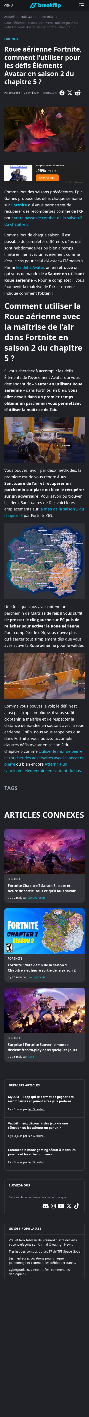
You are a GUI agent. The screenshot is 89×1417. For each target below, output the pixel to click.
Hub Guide (28, 17)
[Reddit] (77, 92)
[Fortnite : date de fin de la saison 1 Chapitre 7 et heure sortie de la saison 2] (44, 945)
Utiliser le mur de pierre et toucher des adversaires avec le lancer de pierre (44, 758)
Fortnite (48, 17)
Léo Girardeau (36, 898)
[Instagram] (53, 1206)
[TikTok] (76, 1206)
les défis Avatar (30, 267)
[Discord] (45, 1206)
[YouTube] (61, 1206)
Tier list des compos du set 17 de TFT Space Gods (44, 1251)
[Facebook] (62, 92)
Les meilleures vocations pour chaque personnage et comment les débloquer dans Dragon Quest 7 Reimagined (41, 1260)
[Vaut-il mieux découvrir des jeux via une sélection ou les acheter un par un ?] (44, 1131)
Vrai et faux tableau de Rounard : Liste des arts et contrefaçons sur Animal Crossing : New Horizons (43, 1242)
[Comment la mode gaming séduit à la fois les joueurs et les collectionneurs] (44, 1157)
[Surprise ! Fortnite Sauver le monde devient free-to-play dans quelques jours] (44, 1025)
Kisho (30, 1057)
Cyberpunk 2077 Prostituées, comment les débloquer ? (39, 1272)
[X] (69, 92)
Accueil (9, 17)
